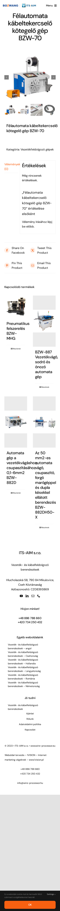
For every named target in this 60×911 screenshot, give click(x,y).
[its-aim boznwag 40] (20, 5)
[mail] (32, 596)
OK (30, 904)
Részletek (17, 349)
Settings (50, 894)
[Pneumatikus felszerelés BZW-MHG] (15, 307)
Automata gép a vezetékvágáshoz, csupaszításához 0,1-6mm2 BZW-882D (22, 467)
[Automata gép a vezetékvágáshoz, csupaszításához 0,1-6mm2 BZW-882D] (15, 422)
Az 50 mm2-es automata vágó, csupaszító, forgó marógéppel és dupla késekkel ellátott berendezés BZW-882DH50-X (45, 485)
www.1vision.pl (36, 759)
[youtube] (21, 596)
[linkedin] (27, 596)
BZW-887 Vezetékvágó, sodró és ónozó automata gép (46, 364)
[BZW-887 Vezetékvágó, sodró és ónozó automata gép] (44, 321)
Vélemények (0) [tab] (11, 166)
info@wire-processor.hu (30, 783)
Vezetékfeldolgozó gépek (37, 149)
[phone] (38, 596)
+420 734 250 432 (30, 622)
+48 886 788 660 (29, 618)
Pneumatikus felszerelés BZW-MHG (18, 331)
